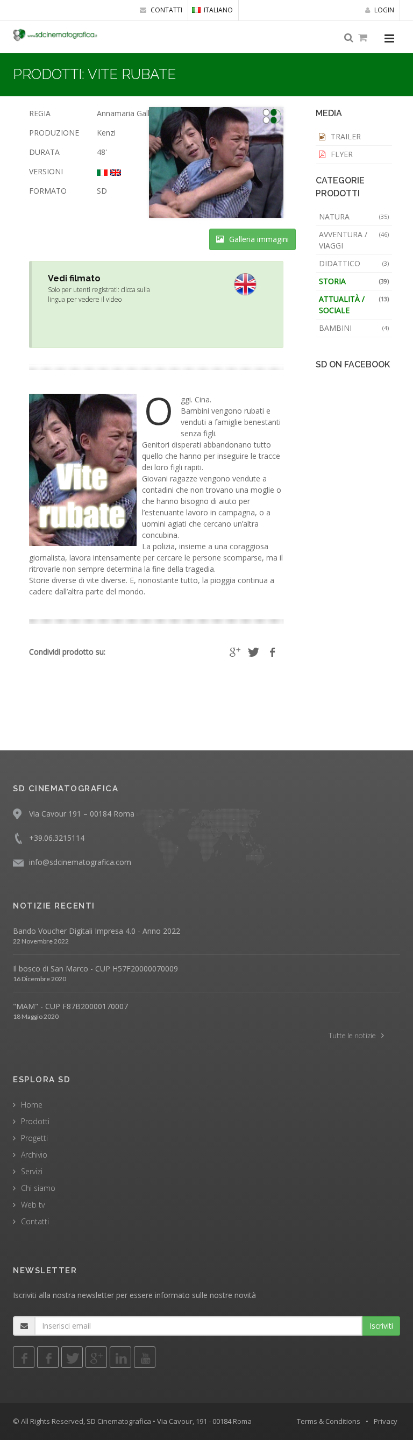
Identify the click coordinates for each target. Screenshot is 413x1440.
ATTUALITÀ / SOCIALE (354, 304)
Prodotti (35, 1121)
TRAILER (345, 136)
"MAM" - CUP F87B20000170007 (70, 1006)
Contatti (35, 1221)
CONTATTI (165, 10)
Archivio (34, 1155)
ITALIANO (218, 10)
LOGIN (383, 10)
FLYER (341, 154)
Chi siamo (38, 1188)
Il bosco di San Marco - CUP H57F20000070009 (95, 968)
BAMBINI (354, 328)
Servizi (31, 1171)
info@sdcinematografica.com (80, 862)
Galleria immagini (258, 239)
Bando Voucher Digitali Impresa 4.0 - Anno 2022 (96, 931)
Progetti (34, 1138)
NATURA (354, 216)
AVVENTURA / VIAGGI (354, 240)
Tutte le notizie (352, 1035)
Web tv (33, 1205)
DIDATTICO (354, 263)
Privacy (385, 1421)
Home (31, 1104)
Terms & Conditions (328, 1421)
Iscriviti (381, 1326)
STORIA (354, 281)
